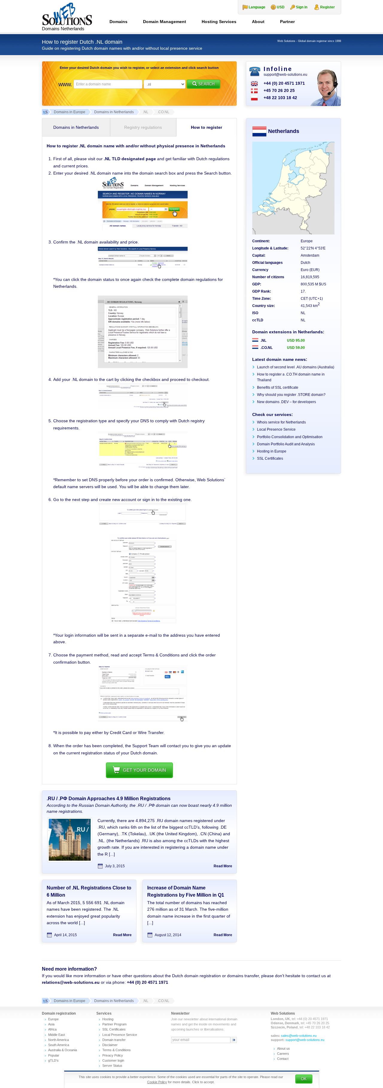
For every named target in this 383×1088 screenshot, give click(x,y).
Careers (283, 1053)
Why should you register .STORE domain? (291, 395)
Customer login (113, 1060)
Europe (53, 1019)
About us (283, 1048)
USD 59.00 (296, 348)
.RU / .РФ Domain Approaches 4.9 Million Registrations (109, 798)
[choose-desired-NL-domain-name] (143, 228)
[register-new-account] (143, 622)
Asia (51, 1024)
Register (327, 7)
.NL (263, 340)
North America (58, 1040)
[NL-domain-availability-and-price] (143, 266)
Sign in (301, 7)
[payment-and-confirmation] (143, 720)
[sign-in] (143, 524)
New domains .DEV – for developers (286, 402)
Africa (52, 1029)
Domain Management (164, 21)
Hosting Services (219, 21)
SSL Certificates (270, 458)
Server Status (112, 1065)
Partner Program (114, 1024)
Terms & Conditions (116, 1050)
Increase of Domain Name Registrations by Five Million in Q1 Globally (185, 895)
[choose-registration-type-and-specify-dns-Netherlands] (143, 467)
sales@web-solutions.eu (299, 1035)
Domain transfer (114, 1040)
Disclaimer (110, 1045)
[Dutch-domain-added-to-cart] (143, 407)
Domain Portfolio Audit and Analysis (286, 444)
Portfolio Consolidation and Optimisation (290, 437)
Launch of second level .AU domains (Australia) (295, 367)
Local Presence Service (276, 429)
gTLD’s (53, 1060)
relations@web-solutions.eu (71, 982)
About (258, 21)
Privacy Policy (112, 1055)
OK (304, 1079)
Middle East (56, 1034)
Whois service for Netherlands (281, 422)
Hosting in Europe (271, 451)
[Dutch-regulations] (143, 366)
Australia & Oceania (62, 1050)
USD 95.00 (296, 340)
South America (58, 1045)
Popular (53, 1055)
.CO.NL (266, 348)
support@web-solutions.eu (285, 74)
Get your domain (144, 770)
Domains (118, 21)
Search (206, 84)
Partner (287, 21)
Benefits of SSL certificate (277, 387)
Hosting (107, 1019)
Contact (282, 1058)
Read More (223, 866)
